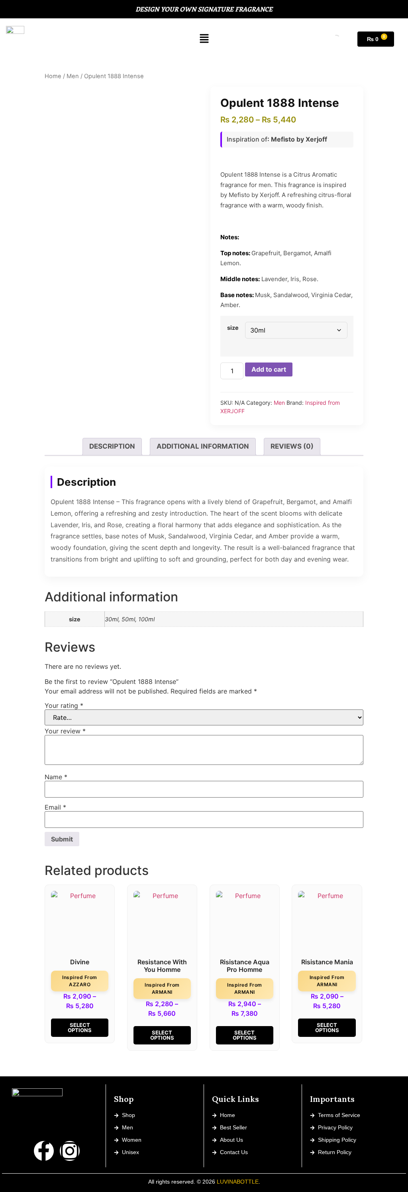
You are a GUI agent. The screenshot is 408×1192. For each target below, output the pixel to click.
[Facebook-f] (44, 1151)
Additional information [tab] (203, 446)
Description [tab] (112, 446)
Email (55, 807)
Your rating (64, 705)
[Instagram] (70, 1151)
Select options (80, 1027)
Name (56, 777)
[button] (204, 38)
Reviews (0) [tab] (292, 446)
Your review (65, 731)
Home (53, 76)
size (233, 328)
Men (73, 76)
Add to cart (268, 369)
